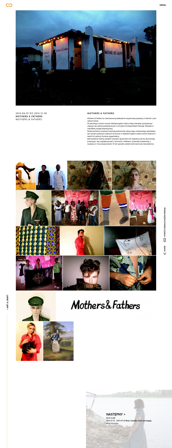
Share (165, 248)
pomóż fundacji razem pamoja (165, 222)
